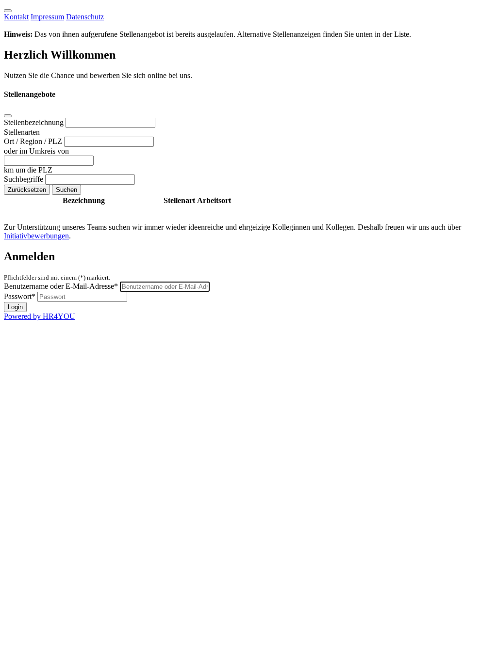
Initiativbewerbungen (36, 236)
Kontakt (16, 17)
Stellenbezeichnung (35, 122)
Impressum (47, 17)
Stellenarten (22, 132)
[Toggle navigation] (8, 10)
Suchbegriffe (24, 179)
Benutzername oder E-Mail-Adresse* (61, 286)
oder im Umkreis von (36, 151)
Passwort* (19, 296)
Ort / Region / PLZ (34, 141)
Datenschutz (85, 17)
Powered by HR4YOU (39, 316)
